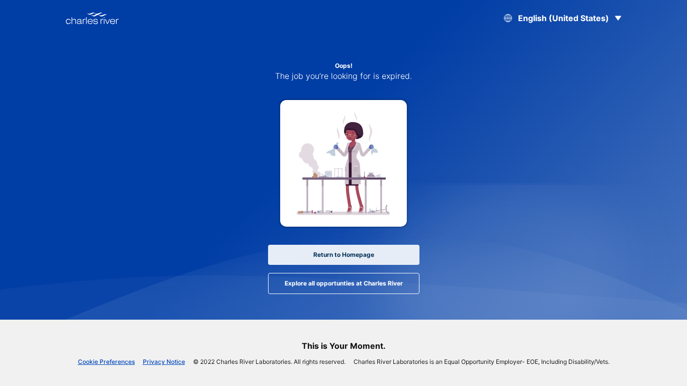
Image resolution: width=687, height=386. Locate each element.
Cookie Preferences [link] (106, 361)
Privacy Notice (164, 361)
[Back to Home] (92, 18)
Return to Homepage (343, 254)
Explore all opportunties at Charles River (344, 283)
